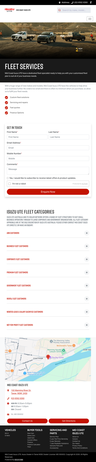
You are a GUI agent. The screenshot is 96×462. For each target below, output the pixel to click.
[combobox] (74, 10)
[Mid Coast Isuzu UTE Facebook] (91, 2)
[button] (90, 18)
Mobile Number (14, 153)
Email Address (14, 142)
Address (65, 2)
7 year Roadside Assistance (59, 443)
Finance (30, 442)
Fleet (29, 447)
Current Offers (32, 440)
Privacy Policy (77, 446)
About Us (75, 437)
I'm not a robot (19, 183)
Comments (12, 164)
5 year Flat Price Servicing (59, 439)
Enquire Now (48, 191)
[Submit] (59, 10)
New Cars (30, 433)
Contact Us (27, 421)
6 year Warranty (55, 441)
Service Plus (54, 437)
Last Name (53, 132)
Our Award (76, 443)
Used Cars (30, 438)
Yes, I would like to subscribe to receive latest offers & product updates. (42, 178)
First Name (12, 132)
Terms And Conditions (80, 448)
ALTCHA (85, 184)
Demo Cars (31, 435)
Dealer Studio (19, 459)
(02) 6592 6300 (81, 2)
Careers (75, 439)
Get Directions (68, 421)
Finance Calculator (33, 444)
